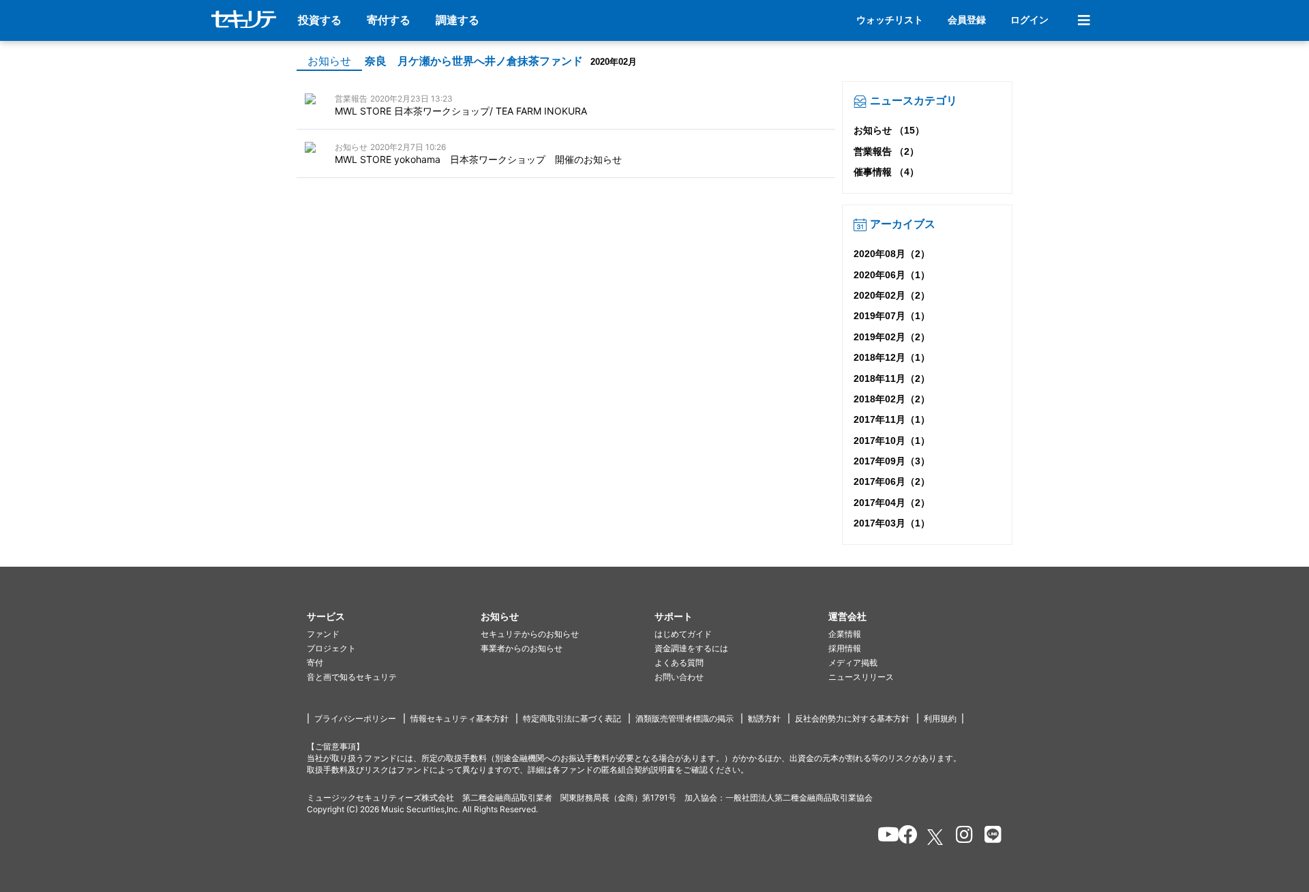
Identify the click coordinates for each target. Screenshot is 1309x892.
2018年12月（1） (892, 357)
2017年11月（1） (892, 419)
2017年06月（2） (892, 481)
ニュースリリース (861, 677)
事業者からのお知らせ (521, 648)
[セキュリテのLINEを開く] (989, 836)
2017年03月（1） (892, 523)
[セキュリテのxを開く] (936, 837)
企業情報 (844, 634)
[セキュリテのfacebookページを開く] (904, 836)
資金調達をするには (691, 648)
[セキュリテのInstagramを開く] (961, 836)
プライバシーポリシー (355, 718)
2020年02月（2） (892, 295)
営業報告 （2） (886, 151)
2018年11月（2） (892, 378)
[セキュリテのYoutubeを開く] (882, 836)
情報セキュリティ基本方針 (459, 718)
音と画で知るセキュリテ (352, 677)
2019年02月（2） (892, 336)
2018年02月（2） (892, 398)
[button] (394, 616)
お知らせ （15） (889, 130)
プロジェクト (331, 648)
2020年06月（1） (892, 274)
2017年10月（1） (892, 440)
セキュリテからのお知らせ (530, 634)
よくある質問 (679, 662)
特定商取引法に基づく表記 (572, 718)
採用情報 (844, 648)
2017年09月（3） (892, 461)
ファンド (323, 634)
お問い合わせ (679, 677)
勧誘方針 (764, 718)
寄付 (315, 662)
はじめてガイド (683, 634)
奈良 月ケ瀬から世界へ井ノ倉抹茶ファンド (474, 61)
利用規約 (940, 718)
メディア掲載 (852, 662)
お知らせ (329, 61)
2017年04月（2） (892, 502)
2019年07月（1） (892, 315)
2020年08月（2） (892, 253)
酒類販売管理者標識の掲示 (684, 718)
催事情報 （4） (886, 171)
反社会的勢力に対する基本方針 (852, 718)
